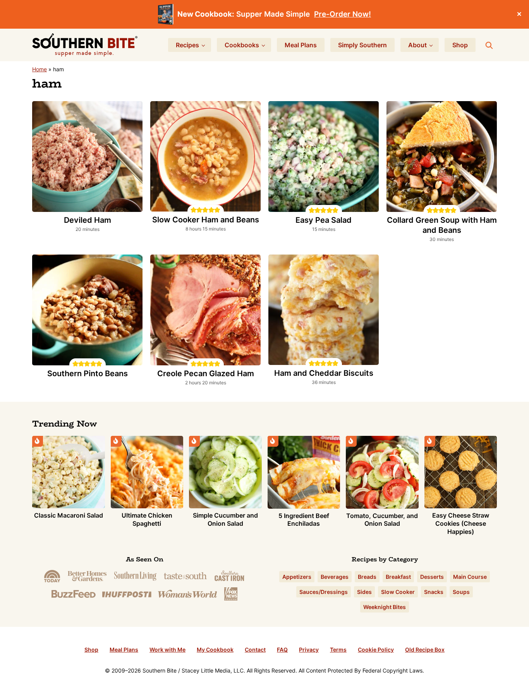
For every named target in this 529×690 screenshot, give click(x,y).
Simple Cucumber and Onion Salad (225, 519)
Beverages (335, 576)
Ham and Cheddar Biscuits (323, 373)
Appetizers (296, 576)
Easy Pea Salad (323, 220)
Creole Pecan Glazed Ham (205, 373)
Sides (364, 591)
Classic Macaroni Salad (68, 515)
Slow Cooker (398, 591)
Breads (367, 576)
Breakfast (398, 576)
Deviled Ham (87, 220)
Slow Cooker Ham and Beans (205, 219)
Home (39, 69)
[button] (193, 209)
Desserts (432, 576)
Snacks (433, 591)
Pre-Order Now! (342, 14)
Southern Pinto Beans (87, 373)
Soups (461, 591)
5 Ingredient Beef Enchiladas (303, 520)
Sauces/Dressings (323, 591)
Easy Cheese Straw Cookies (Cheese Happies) (460, 523)
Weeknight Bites (384, 607)
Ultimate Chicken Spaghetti (147, 519)
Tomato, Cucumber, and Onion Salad (382, 520)
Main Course (470, 576)
